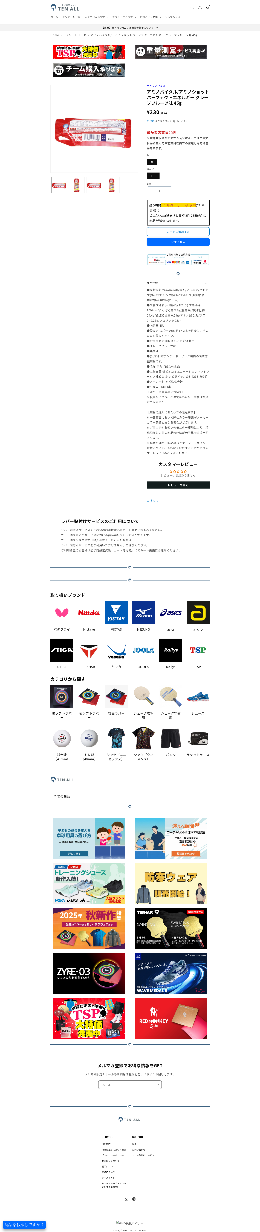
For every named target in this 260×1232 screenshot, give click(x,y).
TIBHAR (89, 667)
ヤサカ (116, 667)
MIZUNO (143, 629)
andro (198, 629)
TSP (198, 667)
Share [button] (154, 500)
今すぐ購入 (178, 242)
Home (54, 35)
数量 (149, 183)
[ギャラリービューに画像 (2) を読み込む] (77, 185)
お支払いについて (111, 1160)
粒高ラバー (116, 713)
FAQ (134, 1143)
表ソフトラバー (89, 715)
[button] (96, 17)
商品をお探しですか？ (24, 1224)
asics (171, 629)
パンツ (171, 755)
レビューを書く (178, 485)
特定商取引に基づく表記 (114, 1149)
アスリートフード (74, 35)
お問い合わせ (139, 1149)
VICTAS (116, 629)
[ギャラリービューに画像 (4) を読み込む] (112, 185)
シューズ (198, 713)
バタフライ (62, 629)
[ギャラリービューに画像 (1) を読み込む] (59, 185)
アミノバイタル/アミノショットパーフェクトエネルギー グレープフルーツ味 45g (143, 35)
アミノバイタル (156, 86)
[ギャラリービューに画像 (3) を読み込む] (94, 185)
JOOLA (143, 667)
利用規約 (106, 1143)
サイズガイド (108, 1177)
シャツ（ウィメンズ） (144, 757)
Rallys (170, 667)
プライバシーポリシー (113, 1155)
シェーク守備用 (171, 715)
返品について (108, 1166)
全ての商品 (62, 796)
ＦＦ (153, 175)
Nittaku (89, 629)
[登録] (157, 1084)
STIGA (62, 667)
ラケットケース (198, 755)
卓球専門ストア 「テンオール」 (134, 1230)
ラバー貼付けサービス (143, 1155)
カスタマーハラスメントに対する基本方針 (114, 1185)
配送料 (151, 121)
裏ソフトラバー (62, 715)
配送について (108, 1171)
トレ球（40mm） (89, 757)
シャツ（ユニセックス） (116, 757)
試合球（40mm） (62, 757)
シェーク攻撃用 (144, 715)
